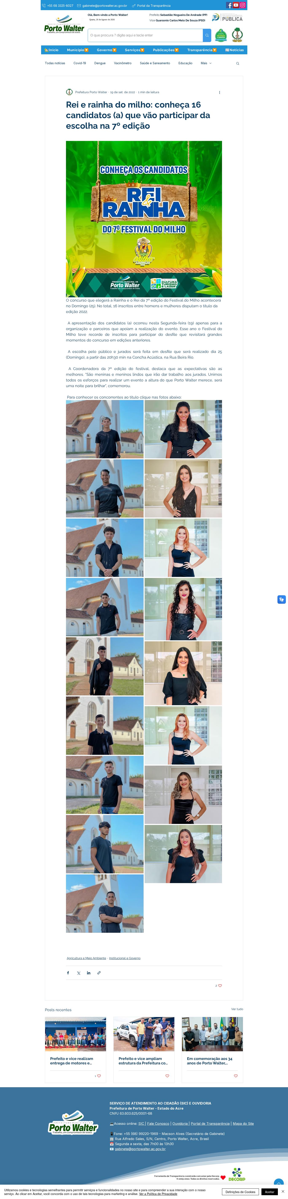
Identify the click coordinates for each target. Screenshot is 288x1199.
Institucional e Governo (124, 958)
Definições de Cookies (240, 1192)
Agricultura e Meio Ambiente (86, 958)
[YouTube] (236, 5)
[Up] (279, 1183)
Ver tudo (237, 1009)
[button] (78, 49)
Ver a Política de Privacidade (158, 1194)
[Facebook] (229, 5)
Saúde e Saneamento (155, 63)
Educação (185, 63)
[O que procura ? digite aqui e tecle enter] (207, 35)
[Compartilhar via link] (99, 973)
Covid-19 (80, 63)
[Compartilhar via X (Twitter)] (78, 973)
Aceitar (269, 1192)
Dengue (100, 63)
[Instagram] (243, 5)
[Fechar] (282, 1192)
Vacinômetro (123, 63)
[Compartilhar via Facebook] (68, 973)
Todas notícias (55, 63)
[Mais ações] (219, 92)
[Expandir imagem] (105, 429)
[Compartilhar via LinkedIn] (89, 973)
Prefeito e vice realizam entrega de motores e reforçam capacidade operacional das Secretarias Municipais (75, 1060)
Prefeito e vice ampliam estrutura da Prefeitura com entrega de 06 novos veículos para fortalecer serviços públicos (144, 1060)
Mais (204, 63)
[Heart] (223, 1177)
